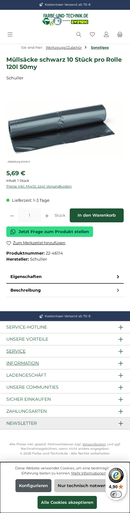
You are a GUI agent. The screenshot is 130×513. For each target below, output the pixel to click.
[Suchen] (79, 34)
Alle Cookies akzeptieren (67, 502)
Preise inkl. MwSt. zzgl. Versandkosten (39, 186)
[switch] (116, 494)
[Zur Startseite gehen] (65, 19)
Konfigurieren (33, 485)
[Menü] (10, 34)
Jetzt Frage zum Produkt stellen (54, 231)
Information (22, 363)
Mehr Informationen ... (90, 473)
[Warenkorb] (120, 34)
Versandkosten (94, 444)
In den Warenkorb (97, 215)
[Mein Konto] (106, 34)
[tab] (65, 277)
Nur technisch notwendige (86, 485)
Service (16, 351)
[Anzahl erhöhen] (47, 215)
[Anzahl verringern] (12, 215)
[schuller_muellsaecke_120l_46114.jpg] (65, 129)
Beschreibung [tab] (25, 290)
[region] (65, 129)
